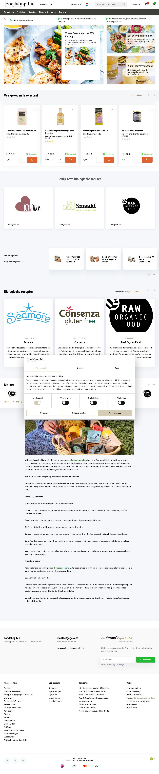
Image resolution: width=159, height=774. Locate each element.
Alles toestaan (115, 413)
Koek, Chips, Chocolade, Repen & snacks (93, 691)
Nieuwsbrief (43, 12)
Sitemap (7, 714)
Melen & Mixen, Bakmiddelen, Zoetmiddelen (94, 698)
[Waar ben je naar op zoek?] (124, 4)
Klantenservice (76, 4)
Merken (53, 12)
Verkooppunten (9, 721)
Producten (21, 12)
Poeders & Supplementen (88, 704)
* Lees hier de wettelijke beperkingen (112, 665)
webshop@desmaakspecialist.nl (70, 648)
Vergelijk (12, 154)
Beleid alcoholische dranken (14, 730)
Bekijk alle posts (132, 291)
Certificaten (8, 727)
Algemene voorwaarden (12, 691)
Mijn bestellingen (55, 691)
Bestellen (7, 717)
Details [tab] (80, 368)
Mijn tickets (53, 695)
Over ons (62, 12)
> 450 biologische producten (17, 20)
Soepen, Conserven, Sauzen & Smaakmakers (94, 711)
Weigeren (44, 413)
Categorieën (31, 12)
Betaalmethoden (10, 704)
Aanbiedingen (9, 12)
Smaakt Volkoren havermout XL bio (21, 131)
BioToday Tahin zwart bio (132, 131)
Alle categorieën (46, 4)
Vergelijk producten (55, 701)
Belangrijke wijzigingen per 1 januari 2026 (18, 695)
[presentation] (149, 95)
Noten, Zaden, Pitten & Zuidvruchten (91, 695)
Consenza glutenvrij (86, 701)
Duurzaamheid (9, 737)
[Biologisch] (152, 758)
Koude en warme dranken (87, 708)
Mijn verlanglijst (54, 698)
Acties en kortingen (11, 734)
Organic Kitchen (9, 724)
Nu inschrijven (145, 660)
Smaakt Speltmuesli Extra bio (95, 131)
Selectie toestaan (79, 413)
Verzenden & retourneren (12, 708)
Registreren (53, 688)
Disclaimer (7, 698)
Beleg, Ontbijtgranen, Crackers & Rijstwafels (94, 688)
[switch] (65, 403)
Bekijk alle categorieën (12, 262)
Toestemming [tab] (42, 368)
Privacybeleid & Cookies (12, 701)
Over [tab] (117, 368)
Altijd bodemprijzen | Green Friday (15, 740)
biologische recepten (61, 568)
